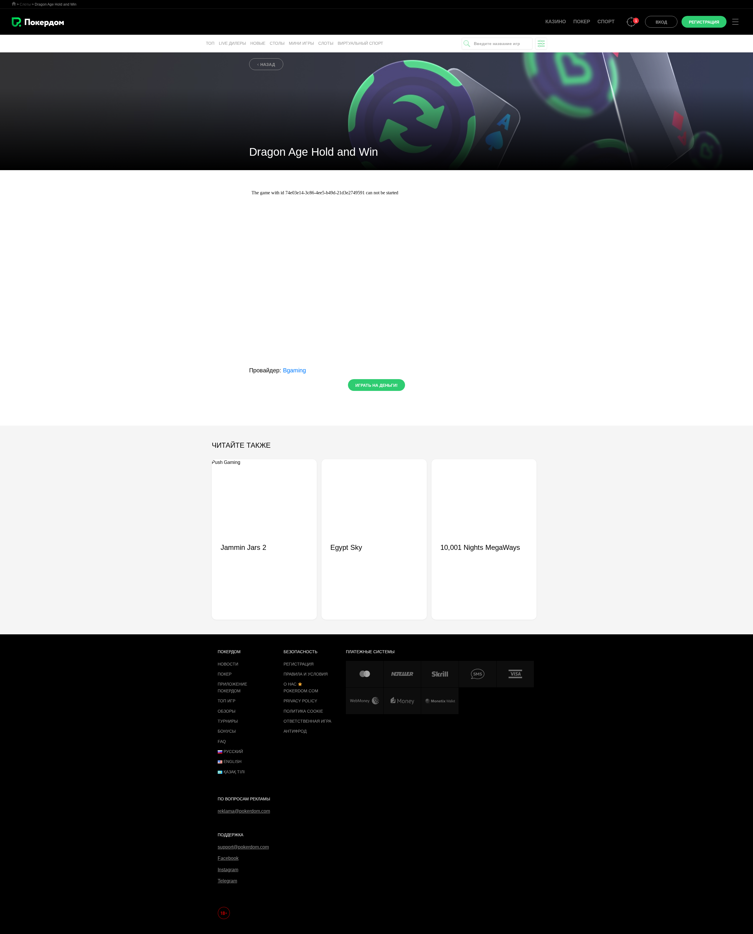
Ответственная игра (307, 721)
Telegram (227, 880)
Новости (228, 664)
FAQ (222, 741)
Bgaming (294, 370)
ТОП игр (226, 701)
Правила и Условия (306, 674)
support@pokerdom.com (243, 847)
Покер (581, 21)
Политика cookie (303, 711)
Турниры (228, 721)
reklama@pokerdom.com (244, 811)
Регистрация (299, 664)
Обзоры (226, 711)
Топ (210, 43)
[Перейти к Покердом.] (14, 4)
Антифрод (295, 731)
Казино (555, 21)
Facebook (228, 858)
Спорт (605, 21)
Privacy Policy (300, 701)
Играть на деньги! (376, 385)
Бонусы (227, 731)
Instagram (228, 869)
